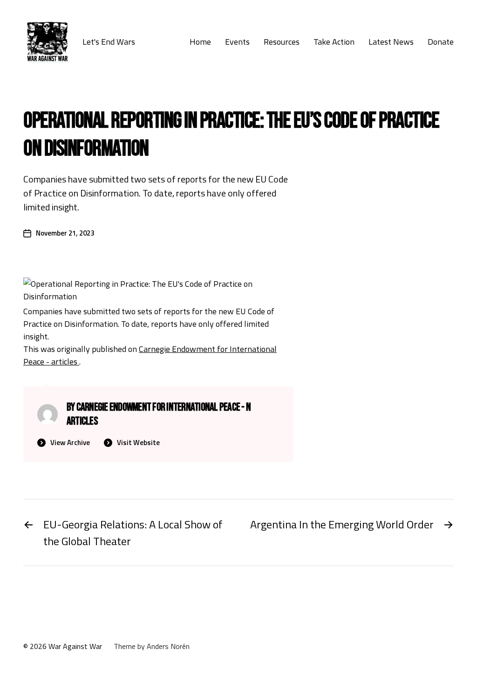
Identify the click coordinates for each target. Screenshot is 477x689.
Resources (282, 42)
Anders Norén (168, 646)
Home (200, 42)
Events (237, 42)
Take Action (333, 42)
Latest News (391, 42)
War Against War (75, 646)
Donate (441, 42)
